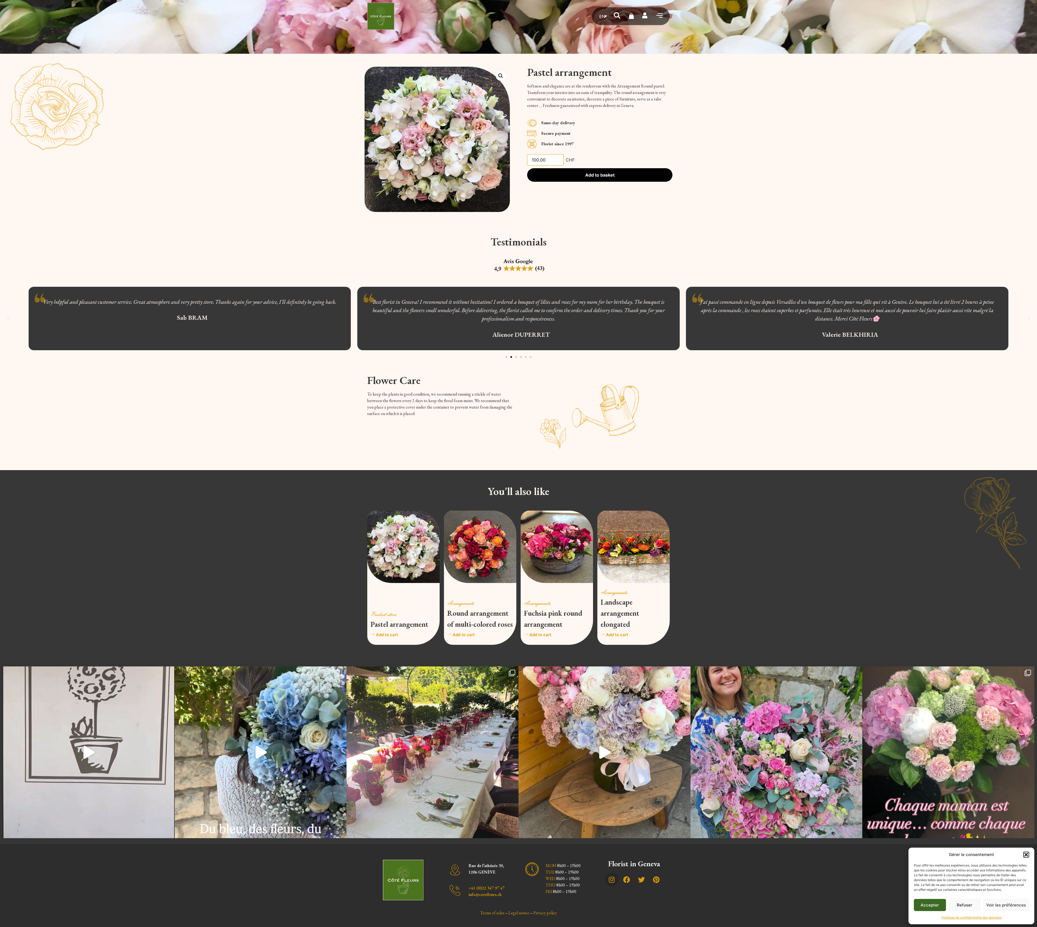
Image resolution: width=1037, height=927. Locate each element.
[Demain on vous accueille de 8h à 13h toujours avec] (777, 752)
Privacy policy (545, 913)
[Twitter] (641, 879)
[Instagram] (611, 879)
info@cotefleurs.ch (485, 894)
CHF (570, 160)
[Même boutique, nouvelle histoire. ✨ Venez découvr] (89, 752)
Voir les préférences (1006, 905)
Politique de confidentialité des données (971, 917)
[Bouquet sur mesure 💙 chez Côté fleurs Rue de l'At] (261, 752)
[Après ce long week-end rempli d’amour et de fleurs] (604, 752)
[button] (1026, 854)
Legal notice (519, 913)
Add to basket (600, 175)
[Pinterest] (656, 879)
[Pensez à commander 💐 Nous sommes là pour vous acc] (948, 752)
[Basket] (631, 16)
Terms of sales (492, 913)
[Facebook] (626, 879)
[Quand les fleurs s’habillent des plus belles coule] (432, 752)
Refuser (964, 905)
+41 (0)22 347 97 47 (486, 888)
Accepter (930, 905)
